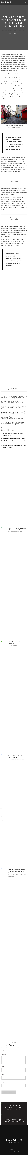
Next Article (14, 1117)
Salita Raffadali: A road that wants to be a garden (14, 438)
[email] (5, 1147)
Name (3, 1066)
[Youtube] (13, 1147)
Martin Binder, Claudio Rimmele (17, 759)
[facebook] (1, 811)
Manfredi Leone (14, 645)
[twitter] (1, 816)
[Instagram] (11, 1147)
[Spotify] (19, 1147)
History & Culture (19, 32)
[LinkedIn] (8, 1147)
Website (3, 1082)
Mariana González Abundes (16, 531)
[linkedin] (1, 819)
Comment (4, 1054)
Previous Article (14, 1105)
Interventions (14, 33)
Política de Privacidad (14, 1151)
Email (3, 1074)
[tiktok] (16, 1147)
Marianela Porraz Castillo (15, 30)
